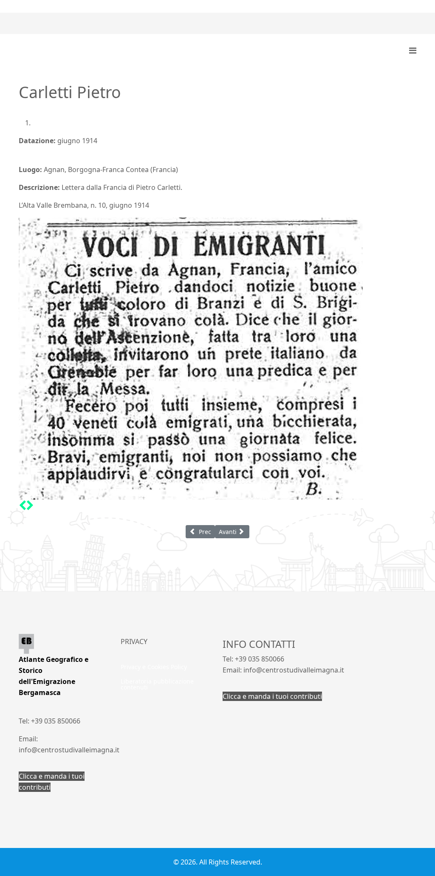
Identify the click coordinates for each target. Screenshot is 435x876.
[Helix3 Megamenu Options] (412, 50)
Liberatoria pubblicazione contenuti (157, 684)
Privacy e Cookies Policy (154, 667)
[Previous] (22, 505)
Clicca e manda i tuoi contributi (272, 696)
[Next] (30, 505)
